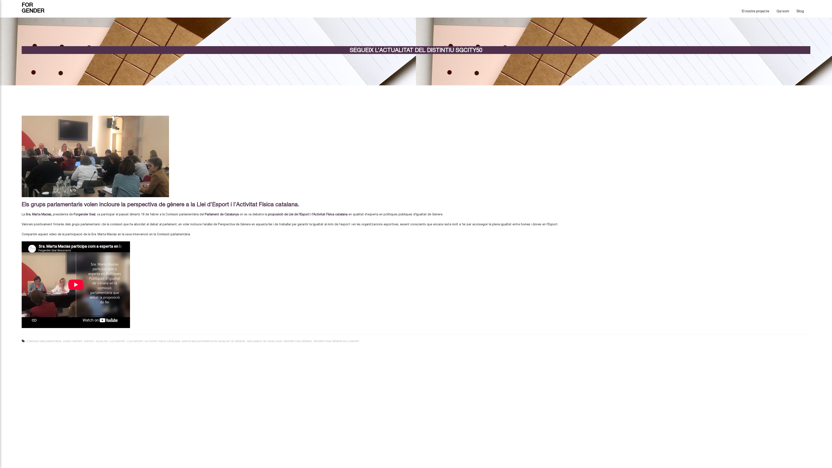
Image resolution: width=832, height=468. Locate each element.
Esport (89, 341)
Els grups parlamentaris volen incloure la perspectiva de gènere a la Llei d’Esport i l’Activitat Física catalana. (160, 204)
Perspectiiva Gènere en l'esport (336, 341)
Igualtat (102, 341)
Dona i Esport (72, 341)
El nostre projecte (755, 11)
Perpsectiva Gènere (298, 341)
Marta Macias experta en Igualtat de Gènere (213, 341)
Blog (800, 11)
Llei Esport (117, 341)
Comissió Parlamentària (43, 341)
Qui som (783, 11)
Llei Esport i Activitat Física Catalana (153, 341)
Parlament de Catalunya (264, 341)
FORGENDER (33, 7)
